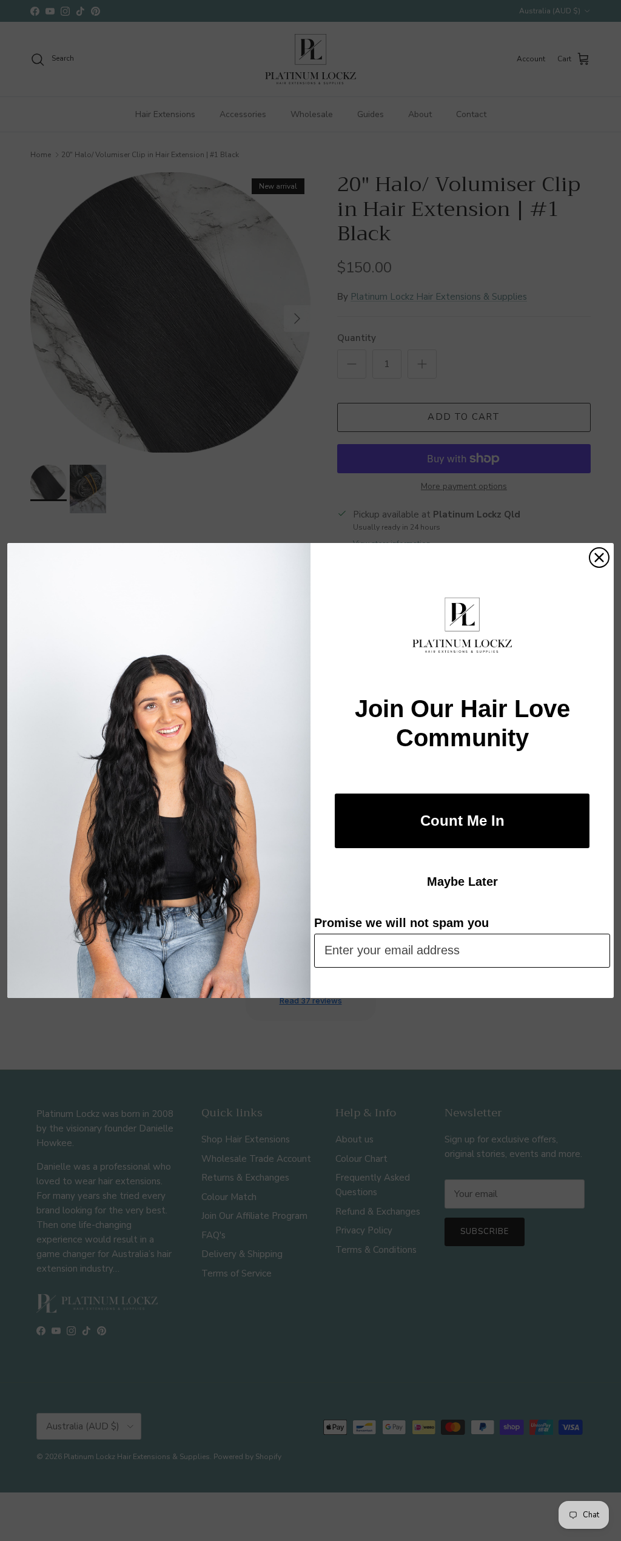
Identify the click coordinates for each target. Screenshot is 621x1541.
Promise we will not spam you (401, 922)
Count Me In (462, 820)
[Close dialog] (599, 557)
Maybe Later (462, 881)
